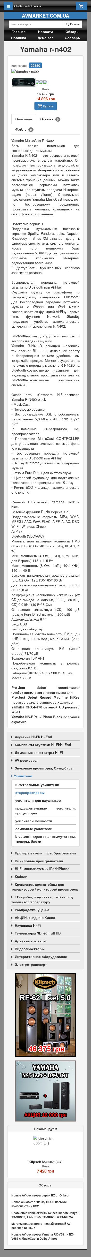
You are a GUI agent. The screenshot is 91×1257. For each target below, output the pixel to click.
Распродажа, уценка (32, 909)
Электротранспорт (31, 964)
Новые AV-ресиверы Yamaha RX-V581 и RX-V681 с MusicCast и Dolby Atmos (42, 1236)
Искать (75, 24)
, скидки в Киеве (35, 917)
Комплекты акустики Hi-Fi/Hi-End (43, 744)
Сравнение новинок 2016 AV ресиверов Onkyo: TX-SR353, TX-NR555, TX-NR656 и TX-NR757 (44, 1215)
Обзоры (72, 31)
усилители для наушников (38, 800)
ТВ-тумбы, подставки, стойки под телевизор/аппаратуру (42, 899)
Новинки (18, 37)
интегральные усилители (37, 784)
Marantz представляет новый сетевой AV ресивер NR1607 (41, 1225)
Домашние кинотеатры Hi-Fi (39, 752)
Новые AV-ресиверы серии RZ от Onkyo (39, 1195)
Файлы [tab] (23, 129)
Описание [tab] (23, 118)
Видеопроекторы (30, 948)
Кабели (21, 876)
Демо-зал (46, 37)
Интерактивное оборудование (41, 956)
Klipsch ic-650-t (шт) (46, 1161)
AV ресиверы (26, 760)
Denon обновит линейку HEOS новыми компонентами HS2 (38, 1204)
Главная (18, 31)
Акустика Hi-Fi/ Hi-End (33, 736)
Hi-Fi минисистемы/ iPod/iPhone (42, 868)
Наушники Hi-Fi (28, 925)
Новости (45, 31)
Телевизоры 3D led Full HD (38, 933)
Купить (48, 106)
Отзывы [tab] (49, 119)
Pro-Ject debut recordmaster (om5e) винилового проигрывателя (45, 690)
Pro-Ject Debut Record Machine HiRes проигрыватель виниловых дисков (45, 700)
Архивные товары (31, 940)
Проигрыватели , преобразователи (45, 853)
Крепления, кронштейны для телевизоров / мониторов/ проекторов (44, 887)
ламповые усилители (33, 828)
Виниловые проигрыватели (39, 860)
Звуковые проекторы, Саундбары (44, 768)
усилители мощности (33, 820)
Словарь (72, 37)
